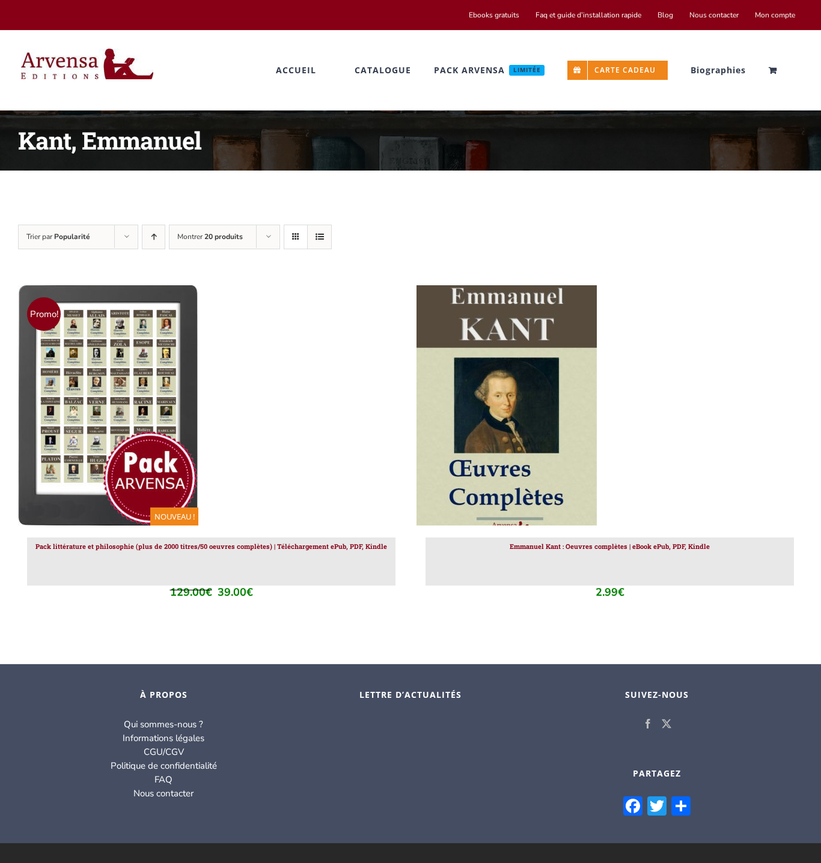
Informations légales (163, 738)
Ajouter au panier (82, 408)
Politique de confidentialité (164, 766)
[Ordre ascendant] (153, 237)
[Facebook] (648, 723)
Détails (158, 408)
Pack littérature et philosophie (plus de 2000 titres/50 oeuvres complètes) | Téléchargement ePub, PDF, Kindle (211, 546)
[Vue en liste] (319, 237)
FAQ (163, 780)
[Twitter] (666, 723)
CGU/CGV (164, 752)
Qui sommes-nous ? (163, 724)
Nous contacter (163, 793)
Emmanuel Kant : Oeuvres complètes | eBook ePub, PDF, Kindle (610, 546)
